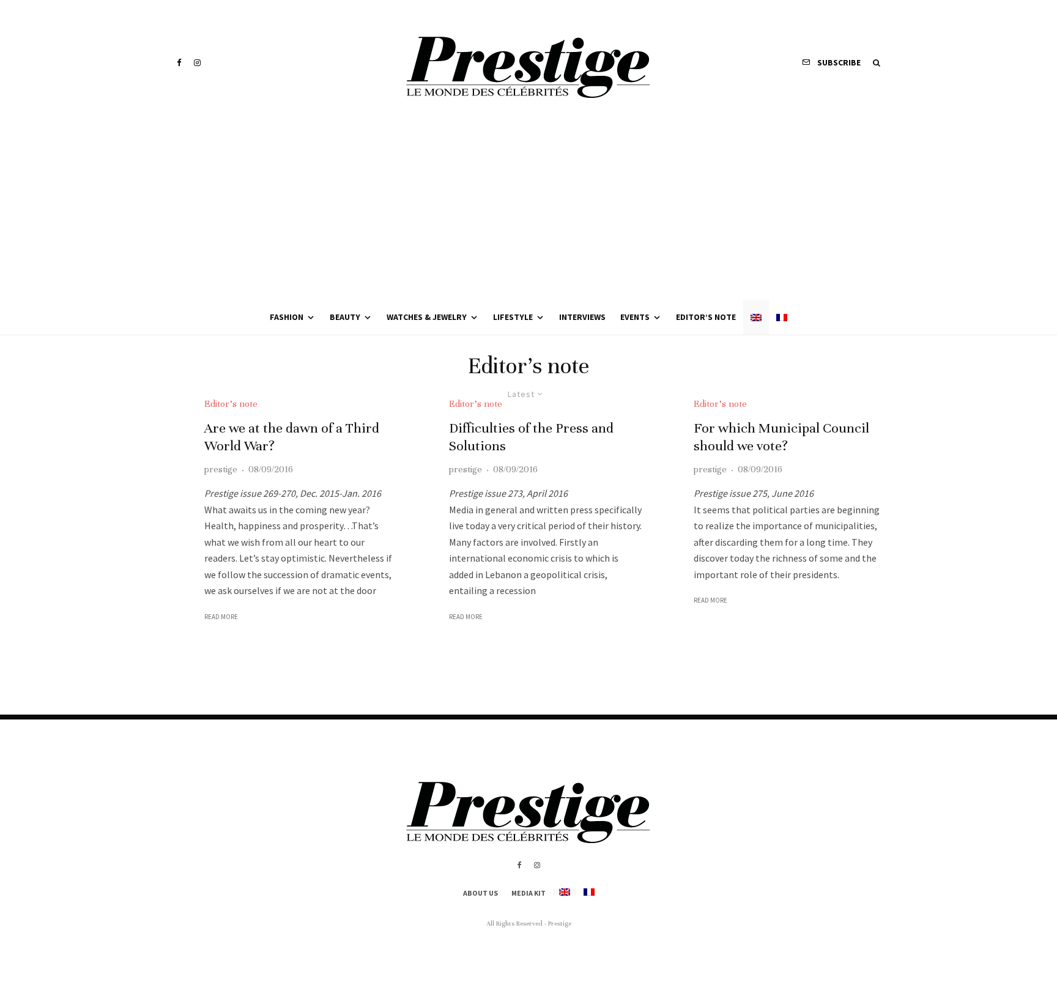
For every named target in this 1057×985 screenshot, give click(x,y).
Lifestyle (513, 316)
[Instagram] (197, 63)
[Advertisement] (528, 208)
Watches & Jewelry (427, 316)
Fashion (286, 316)
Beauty (345, 316)
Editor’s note (706, 316)
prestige (220, 469)
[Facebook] (179, 63)
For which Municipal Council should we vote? (781, 437)
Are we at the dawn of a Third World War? (291, 437)
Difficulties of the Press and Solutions (531, 437)
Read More (221, 616)
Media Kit (528, 893)
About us (480, 893)
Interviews (582, 316)
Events (635, 316)
